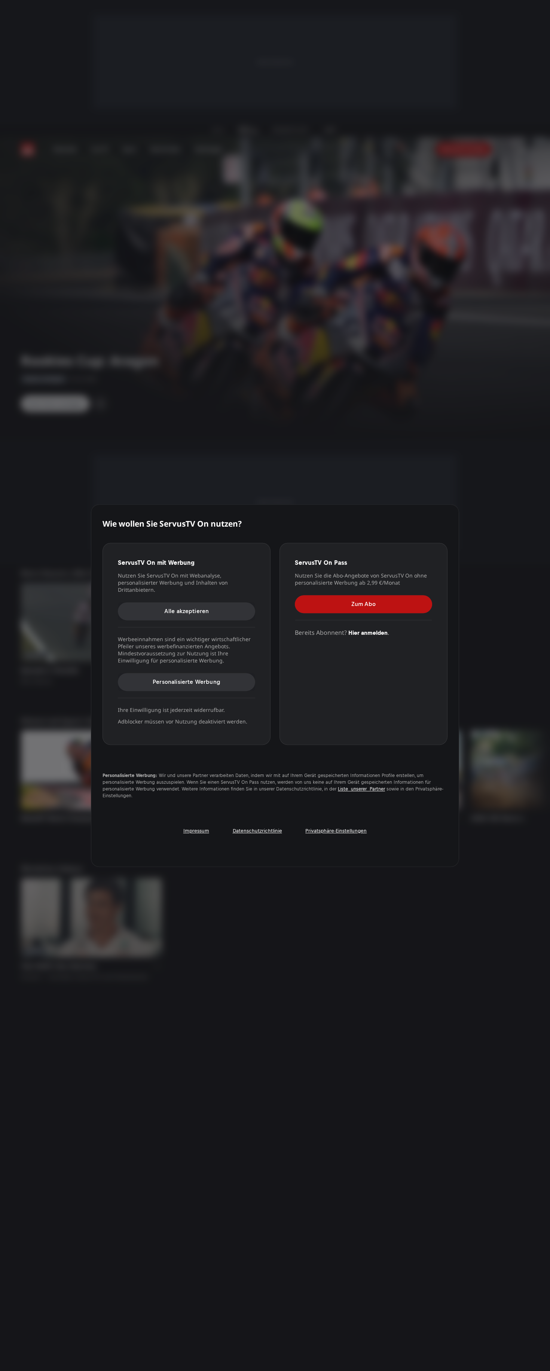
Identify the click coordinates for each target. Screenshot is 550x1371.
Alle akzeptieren (186, 611)
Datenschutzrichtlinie (257, 831)
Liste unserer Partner (361, 789)
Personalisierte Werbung (186, 682)
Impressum (196, 831)
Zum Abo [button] (363, 604)
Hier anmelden (368, 633)
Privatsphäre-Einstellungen (336, 831)
